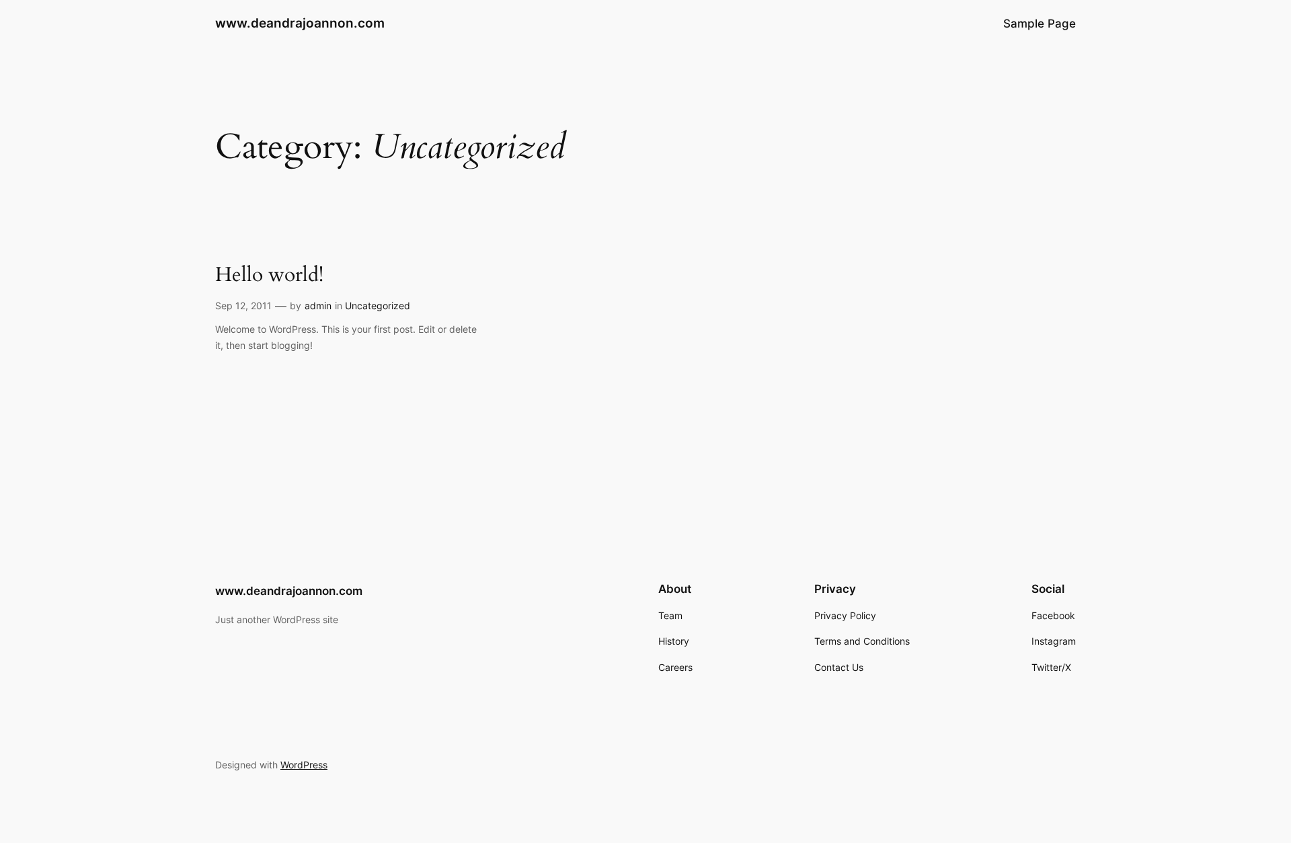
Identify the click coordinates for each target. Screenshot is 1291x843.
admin (318, 305)
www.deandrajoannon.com (300, 23)
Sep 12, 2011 (243, 305)
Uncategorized (377, 305)
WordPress (303, 764)
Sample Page (1039, 23)
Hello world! (269, 276)
